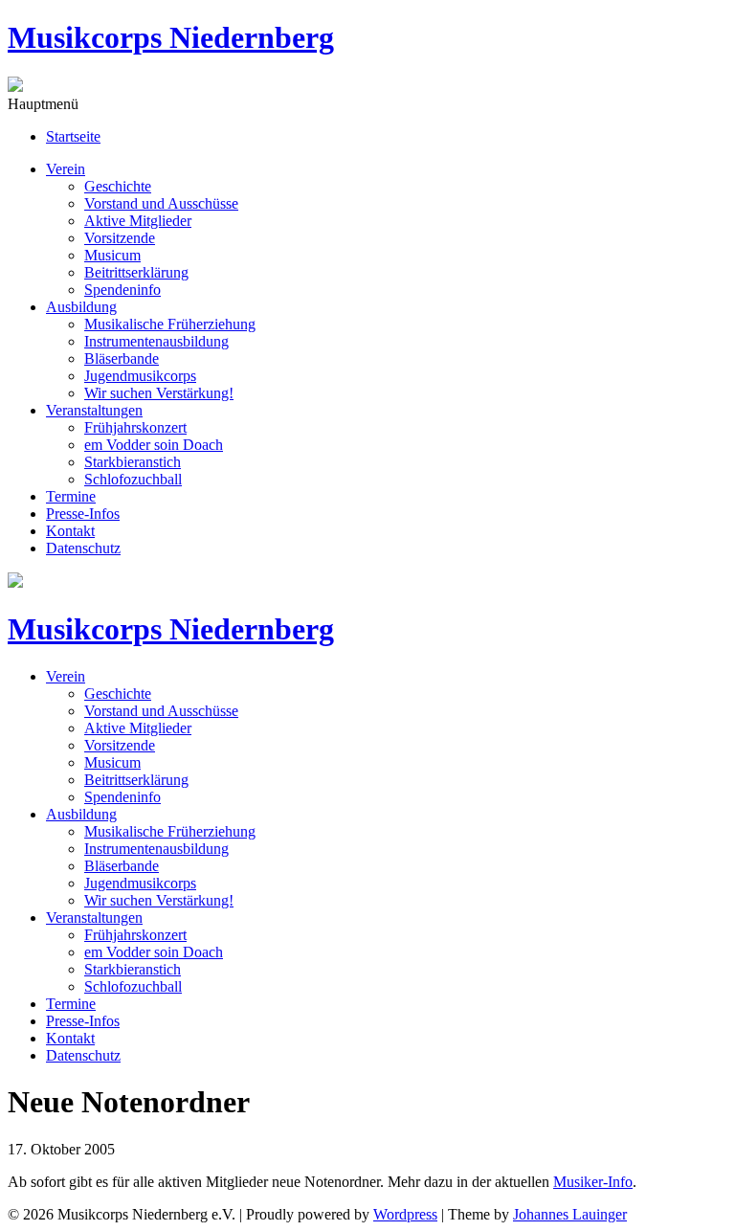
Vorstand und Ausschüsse (161, 203)
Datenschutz (83, 548)
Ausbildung (81, 307)
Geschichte (117, 186)
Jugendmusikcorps (140, 376)
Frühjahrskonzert (135, 427)
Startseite (73, 136)
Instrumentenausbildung (156, 341)
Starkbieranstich (132, 462)
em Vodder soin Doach (153, 444)
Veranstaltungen (94, 410)
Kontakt (70, 531)
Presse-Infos (83, 513)
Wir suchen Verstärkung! (159, 393)
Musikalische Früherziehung (170, 324)
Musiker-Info (593, 1182)
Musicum (112, 255)
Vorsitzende (119, 238)
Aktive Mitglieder (137, 221)
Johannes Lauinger (570, 1214)
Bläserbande (121, 358)
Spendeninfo (122, 289)
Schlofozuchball (133, 479)
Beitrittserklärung (136, 272)
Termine (71, 496)
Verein (65, 169)
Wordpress (405, 1214)
